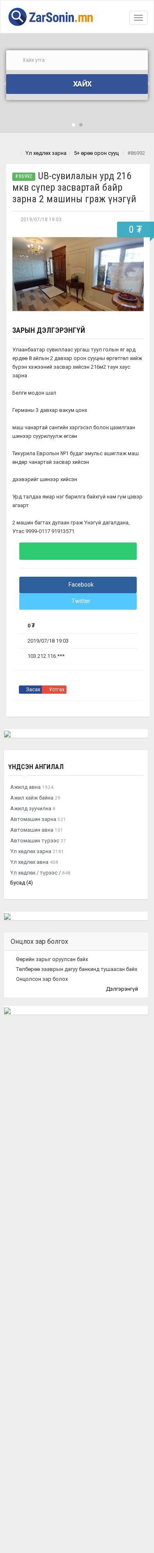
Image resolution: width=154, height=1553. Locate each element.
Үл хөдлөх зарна (46, 153)
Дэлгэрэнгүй (122, 989)
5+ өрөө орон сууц (96, 153)
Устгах (56, 689)
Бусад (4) (21, 882)
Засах (32, 689)
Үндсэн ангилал (36, 767)
